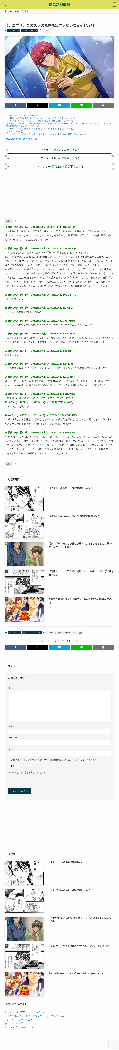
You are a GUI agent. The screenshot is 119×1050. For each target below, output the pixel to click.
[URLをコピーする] (103, 105)
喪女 (74, 633)
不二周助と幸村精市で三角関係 (58, 633)
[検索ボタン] (4, 4)
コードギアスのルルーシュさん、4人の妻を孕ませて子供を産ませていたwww (39, 121)
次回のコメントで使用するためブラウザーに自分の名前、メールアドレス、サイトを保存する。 (55, 760)
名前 (11, 726)
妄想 (81, 633)
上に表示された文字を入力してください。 (27, 772)
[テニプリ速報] (59, 4)
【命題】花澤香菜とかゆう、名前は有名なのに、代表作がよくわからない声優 (39, 129)
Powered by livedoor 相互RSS (22, 139)
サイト (11, 749)
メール (12, 737)
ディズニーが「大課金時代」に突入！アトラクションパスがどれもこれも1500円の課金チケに (46, 134)
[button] (15, 105)
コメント (13, 688)
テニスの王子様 (13, 30)
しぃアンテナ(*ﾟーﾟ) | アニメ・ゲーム (24, 1012)
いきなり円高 (14, 131)
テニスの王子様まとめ (30, 30)
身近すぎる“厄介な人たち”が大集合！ (23, 115)
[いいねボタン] (8, 221)
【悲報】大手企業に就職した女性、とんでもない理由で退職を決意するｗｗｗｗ (40, 118)
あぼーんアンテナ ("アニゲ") (19, 1020)
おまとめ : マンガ (14, 1023)
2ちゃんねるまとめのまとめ (19, 1027)
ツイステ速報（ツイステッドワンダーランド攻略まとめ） (35, 1016)
